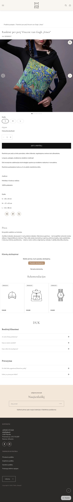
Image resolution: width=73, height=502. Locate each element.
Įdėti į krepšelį (36, 146)
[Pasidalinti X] (19, 214)
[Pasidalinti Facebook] (13, 214)
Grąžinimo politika (8, 461)
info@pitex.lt (6, 432)
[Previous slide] (3, 76)
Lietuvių (7, 479)
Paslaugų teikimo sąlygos (10, 468)
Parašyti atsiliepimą (36, 263)
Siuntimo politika (7, 465)
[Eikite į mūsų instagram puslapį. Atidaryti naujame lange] (9, 444)
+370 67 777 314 (8, 430)
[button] (33, 113)
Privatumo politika (8, 457)
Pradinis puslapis (9, 25)
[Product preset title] (12, 295)
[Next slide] (70, 76)
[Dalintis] (7, 214)
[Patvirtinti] (61, 403)
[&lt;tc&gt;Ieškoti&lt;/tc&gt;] (66, 5)
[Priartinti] (70, 42)
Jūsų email (14, 404)
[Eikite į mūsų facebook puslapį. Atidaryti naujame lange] (4, 444)
